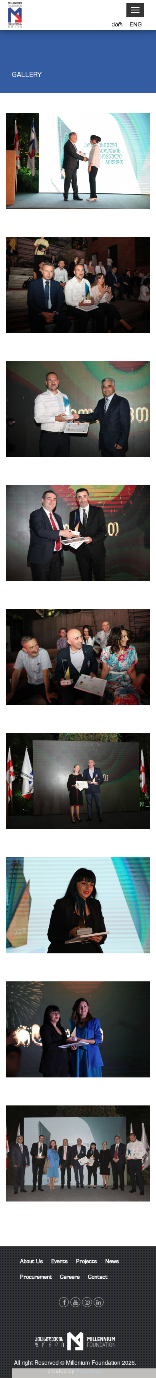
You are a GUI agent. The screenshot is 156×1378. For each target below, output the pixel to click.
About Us (31, 1261)
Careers (70, 1277)
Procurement (36, 1277)
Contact (98, 1277)
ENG (136, 25)
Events (59, 1261)
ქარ (118, 25)
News (112, 1261)
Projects (86, 1261)
